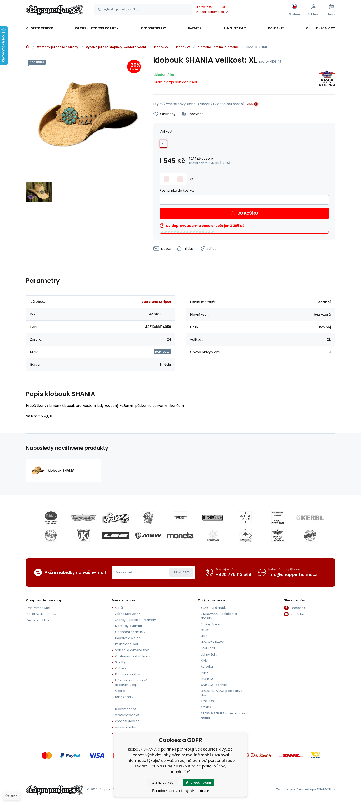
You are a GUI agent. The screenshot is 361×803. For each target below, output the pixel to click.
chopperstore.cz (127, 721)
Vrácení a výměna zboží (132, 650)
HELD (204, 636)
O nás (119, 608)
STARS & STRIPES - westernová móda (223, 715)
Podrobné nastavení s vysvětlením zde (180, 791)
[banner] (54, 10)
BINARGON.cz (326, 789)
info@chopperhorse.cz (212, 12)
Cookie (120, 691)
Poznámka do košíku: (177, 190)
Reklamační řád (126, 644)
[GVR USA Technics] (245, 517)
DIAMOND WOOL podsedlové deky (221, 693)
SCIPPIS (206, 707)
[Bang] (51, 517)
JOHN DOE (208, 648)
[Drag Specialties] (180, 517)
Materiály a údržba (128, 626)
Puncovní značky (127, 674)
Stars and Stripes (156, 301)
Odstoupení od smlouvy (132, 656)
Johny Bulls (209, 654)
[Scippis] (245, 535)
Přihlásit (181, 572)
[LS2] (115, 535)
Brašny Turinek (211, 624)
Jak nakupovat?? (127, 614)
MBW (204, 673)
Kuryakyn (207, 667)
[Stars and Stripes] (327, 79)
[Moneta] (180, 535)
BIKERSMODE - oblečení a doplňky (219, 616)
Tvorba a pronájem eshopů (296, 789)
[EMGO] (212, 517)
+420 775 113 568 (210, 7)
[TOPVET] (310, 535)
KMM (204, 660)
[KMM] (51, 535)
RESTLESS (207, 701)
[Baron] (83, 517)
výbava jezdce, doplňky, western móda (116, 47)
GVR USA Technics (214, 685)
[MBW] (148, 535)
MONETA (207, 679)
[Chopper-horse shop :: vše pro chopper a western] (27, 46)
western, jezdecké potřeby (57, 47)
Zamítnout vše (162, 782)
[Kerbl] (310, 517)
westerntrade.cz (127, 727)
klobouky (161, 47)
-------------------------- (137, 703)
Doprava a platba (127, 638)
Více (249, 104)
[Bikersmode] (115, 517)
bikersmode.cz (125, 709)
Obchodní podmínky (130, 632)
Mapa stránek (110, 789)
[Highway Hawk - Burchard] (277, 517)
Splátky (120, 662)
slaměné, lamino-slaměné (218, 47)
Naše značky (124, 697)
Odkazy (120, 668)
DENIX (205, 630)
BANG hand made (214, 608)
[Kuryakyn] (83, 535)
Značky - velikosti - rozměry (135, 620)
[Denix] (148, 517)
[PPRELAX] (212, 535)
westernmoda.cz (127, 715)
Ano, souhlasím (198, 782)
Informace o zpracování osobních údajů (132, 682)
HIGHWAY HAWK (212, 642)
